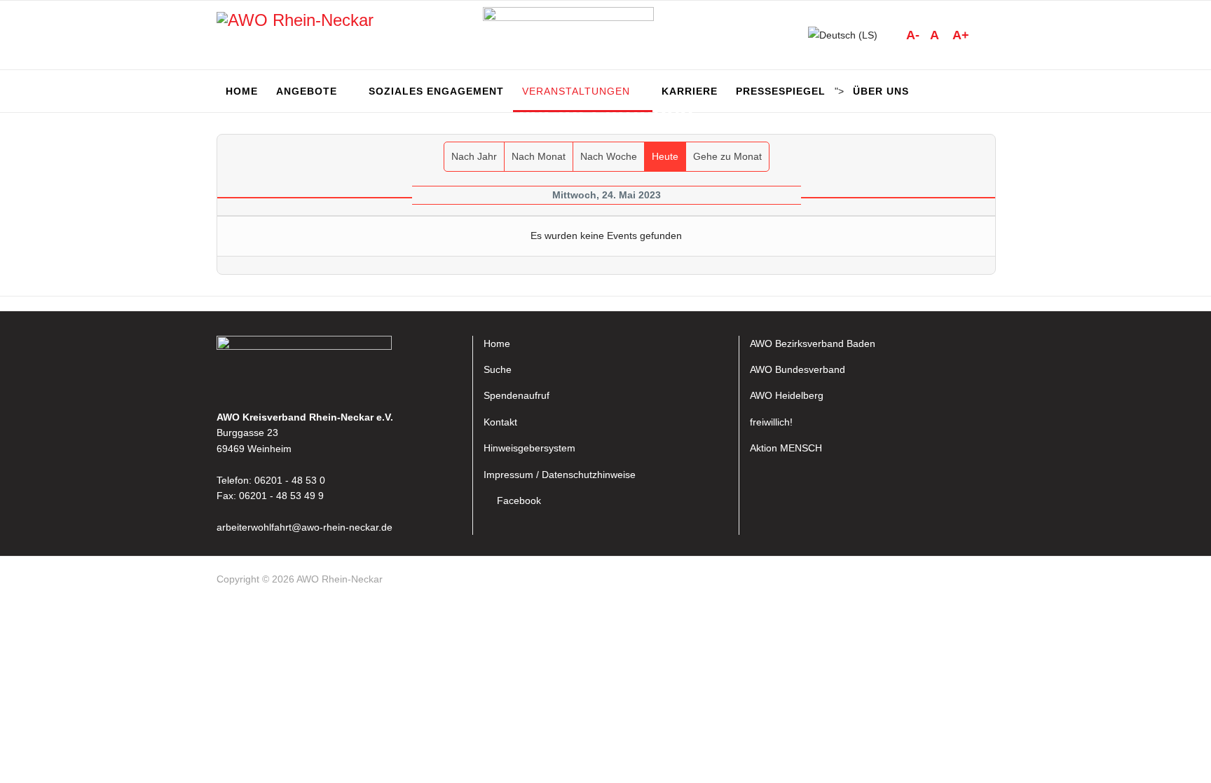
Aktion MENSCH (786, 448)
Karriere (690, 91)
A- (912, 35)
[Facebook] (988, 582)
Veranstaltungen (576, 91)
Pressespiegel (781, 91)
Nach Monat (539, 156)
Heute (665, 156)
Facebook (519, 500)
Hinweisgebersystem (529, 448)
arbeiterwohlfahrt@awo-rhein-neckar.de (304, 527)
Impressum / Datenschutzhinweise (560, 474)
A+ (960, 35)
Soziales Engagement (436, 91)
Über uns (881, 91)
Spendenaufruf (516, 395)
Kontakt (500, 422)
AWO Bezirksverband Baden (812, 343)
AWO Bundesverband (797, 369)
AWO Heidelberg (786, 395)
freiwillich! (771, 422)
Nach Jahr (474, 156)
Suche (498, 369)
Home (242, 91)
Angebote (306, 91)
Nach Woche (608, 156)
